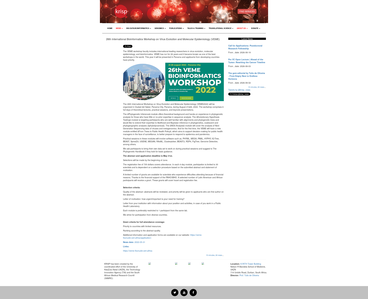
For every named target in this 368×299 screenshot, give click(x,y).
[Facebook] (193, 292)
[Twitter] (174, 292)
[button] (119, 28)
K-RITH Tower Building (250, 263)
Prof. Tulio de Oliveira (249, 275)
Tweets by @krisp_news (239, 89)
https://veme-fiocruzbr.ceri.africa (137, 250)
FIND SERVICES (247, 11)
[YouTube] (184, 292)
